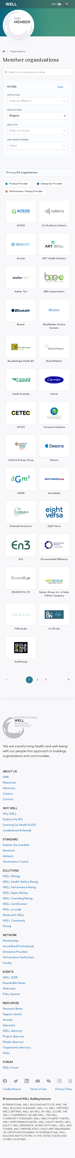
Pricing (7, 926)
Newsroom (9, 782)
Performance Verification (18, 957)
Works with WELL (13, 915)
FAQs (6, 1053)
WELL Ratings (11, 876)
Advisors (8, 856)
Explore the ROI (13, 819)
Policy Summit (11, 994)
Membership (10, 941)
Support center (12, 1014)
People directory (13, 1042)
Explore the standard (16, 845)
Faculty (7, 963)
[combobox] (34, 100)
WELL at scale (12, 909)
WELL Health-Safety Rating (20, 882)
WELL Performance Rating (19, 887)
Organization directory (17, 1047)
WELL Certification (15, 904)
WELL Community (14, 920)
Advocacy (9, 788)
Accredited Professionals (18, 946)
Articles (7, 1020)
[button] (64, 100)
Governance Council (15, 861)
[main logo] (11, 4)
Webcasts (9, 988)
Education (9, 1025)
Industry (12, 125)
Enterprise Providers (15, 952)
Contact (8, 799)
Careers (8, 794)
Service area (14, 110)
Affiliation (13, 95)
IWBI (6, 777)
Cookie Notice (12, 1089)
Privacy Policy (63, 1089)
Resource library (13, 1009)
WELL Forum (10, 1067)
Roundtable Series (14, 983)
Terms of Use (38, 1089)
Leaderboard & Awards (17, 830)
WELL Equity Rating (15, 893)
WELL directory (12, 1031)
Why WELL (10, 814)
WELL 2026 (10, 977)
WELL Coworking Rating (17, 898)
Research (9, 850)
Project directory (13, 1036)
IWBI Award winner (18, 140)
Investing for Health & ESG (19, 825)
